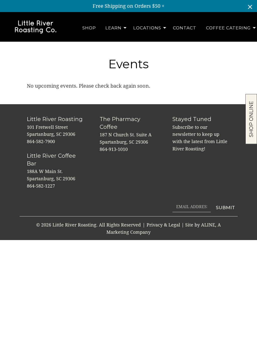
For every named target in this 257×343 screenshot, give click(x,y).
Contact (184, 27)
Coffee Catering (228, 27)
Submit (225, 207)
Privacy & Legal (163, 224)
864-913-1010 (114, 149)
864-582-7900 (41, 141)
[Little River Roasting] (36, 26)
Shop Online (251, 119)
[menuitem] (89, 28)
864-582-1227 (41, 186)
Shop (89, 27)
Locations (147, 27)
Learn (113, 27)
